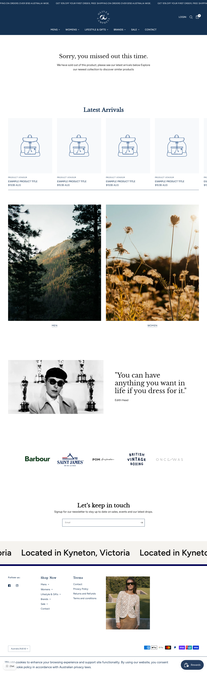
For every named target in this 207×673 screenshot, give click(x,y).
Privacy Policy (80, 588)
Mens (54, 29)
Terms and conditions (84, 598)
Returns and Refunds (84, 593)
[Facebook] (11, 585)
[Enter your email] (141, 523)
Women (152, 325)
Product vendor (17, 177)
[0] (196, 17)
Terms (78, 577)
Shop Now (49, 577)
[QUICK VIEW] (30, 145)
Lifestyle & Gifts (95, 29)
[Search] (191, 17)
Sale (134, 29)
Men (54, 325)
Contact (150, 29)
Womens (71, 29)
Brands (118, 29)
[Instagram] (19, 585)
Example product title (23, 181)
